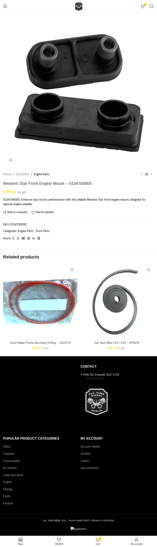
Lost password (90, 468)
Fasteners (9, 454)
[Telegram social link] (38, 238)
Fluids (6, 496)
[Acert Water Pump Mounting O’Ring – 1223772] (40, 301)
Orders (85, 461)
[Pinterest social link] (28, 238)
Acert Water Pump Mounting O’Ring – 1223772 (40, 342)
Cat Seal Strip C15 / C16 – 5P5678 (116, 342)
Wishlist (86, 454)
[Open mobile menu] (5, 6)
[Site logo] (78, 6)
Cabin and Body (13, 475)
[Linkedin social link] (33, 238)
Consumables (11, 461)
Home (7, 174)
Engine (7, 482)
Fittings (7, 489)
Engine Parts (41, 174)
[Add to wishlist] (71, 270)
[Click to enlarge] (10, 160)
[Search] (152, 6)
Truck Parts (22, 174)
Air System (10, 468)
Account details (90, 446)
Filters (7, 446)
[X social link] (18, 238)
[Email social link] (23, 238)
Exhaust (8, 503)
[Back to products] (146, 174)
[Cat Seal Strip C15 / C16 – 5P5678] (117, 301)
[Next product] (151, 174)
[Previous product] (141, 174)
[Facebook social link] (13, 238)
